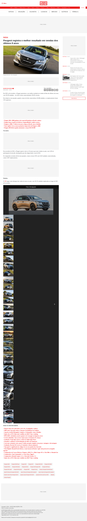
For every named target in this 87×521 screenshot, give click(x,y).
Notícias (11, 11)
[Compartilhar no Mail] (55, 90)
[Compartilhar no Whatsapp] (50, 90)
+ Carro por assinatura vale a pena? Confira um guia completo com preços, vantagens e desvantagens (30, 443)
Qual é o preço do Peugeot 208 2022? (11, 472)
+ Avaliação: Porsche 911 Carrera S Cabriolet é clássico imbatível (20, 445)
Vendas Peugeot (7, 477)
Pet (69, 7)
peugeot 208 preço (46, 466)
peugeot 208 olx (25, 466)
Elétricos (65, 11)
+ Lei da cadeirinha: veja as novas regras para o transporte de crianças (22, 437)
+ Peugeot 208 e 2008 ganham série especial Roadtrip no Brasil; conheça (22, 120)
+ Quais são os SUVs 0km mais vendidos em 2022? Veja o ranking (20, 434)
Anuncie (82, 7)
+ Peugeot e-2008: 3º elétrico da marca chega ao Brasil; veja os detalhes (22, 124)
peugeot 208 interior (16, 466)
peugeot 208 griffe (48, 464)
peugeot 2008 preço (15, 464)
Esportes (43, 7)
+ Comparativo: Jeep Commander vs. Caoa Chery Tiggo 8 (18, 454)
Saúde (28, 7)
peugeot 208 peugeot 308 (35, 466)
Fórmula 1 (75, 11)
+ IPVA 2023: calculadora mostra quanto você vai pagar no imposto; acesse (23, 436)
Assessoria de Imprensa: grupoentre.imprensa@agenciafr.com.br (23, 517)
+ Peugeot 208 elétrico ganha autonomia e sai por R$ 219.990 (19, 127)
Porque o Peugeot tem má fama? (46, 469)
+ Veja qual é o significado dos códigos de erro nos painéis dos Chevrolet (22, 447)
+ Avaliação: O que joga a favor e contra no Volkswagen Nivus (19, 439)
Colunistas (32, 11)
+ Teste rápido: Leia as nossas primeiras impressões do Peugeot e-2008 (21, 126)
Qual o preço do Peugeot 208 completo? (28, 472)
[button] (7, 304)
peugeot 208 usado (8, 469)
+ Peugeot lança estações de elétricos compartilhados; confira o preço (21, 122)
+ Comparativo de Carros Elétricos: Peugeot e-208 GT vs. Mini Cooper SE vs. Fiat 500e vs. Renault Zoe (30, 452)
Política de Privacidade (5, 517)
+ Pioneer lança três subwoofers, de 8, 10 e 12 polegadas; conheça (20, 428)
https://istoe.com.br (5, 515)
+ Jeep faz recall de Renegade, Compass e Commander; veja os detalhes (22, 432)
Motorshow (53, 7)
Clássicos (44, 11)
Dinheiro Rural (22, 7)
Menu (48, 7)
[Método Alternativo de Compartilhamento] (57, 90)
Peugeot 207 (31, 464)
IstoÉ (11, 7)
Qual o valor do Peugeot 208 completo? (46, 472)
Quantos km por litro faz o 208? (42, 474)
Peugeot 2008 (6, 464)
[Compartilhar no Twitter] (47, 90)
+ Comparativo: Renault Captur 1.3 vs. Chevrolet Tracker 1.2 (19, 456)
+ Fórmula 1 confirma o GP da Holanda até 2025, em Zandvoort (20, 441)
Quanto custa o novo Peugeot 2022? (11, 474)
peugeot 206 (24, 464)
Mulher (58, 7)
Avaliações (21, 11)
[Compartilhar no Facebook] (45, 90)
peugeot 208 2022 (39, 464)
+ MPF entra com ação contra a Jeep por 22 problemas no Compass (21, 430)
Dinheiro (16, 7)
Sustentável (64, 7)
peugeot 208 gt (7, 466)
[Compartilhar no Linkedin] (52, 90)
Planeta (37, 7)
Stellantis (52, 474)
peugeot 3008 (26, 469)
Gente (33, 7)
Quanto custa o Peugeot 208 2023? (27, 474)
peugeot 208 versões (18, 469)
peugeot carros (34, 469)
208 (5, 181)
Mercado (54, 11)
